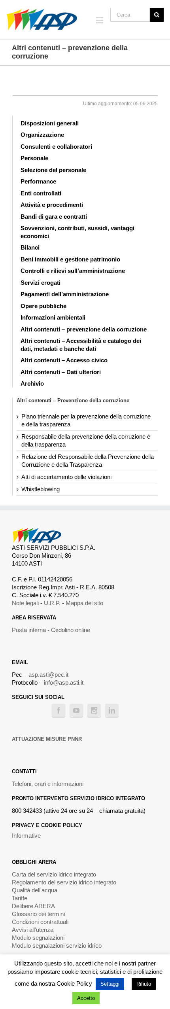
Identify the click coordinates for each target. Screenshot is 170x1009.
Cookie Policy (74, 983)
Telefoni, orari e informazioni (47, 783)
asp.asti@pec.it (48, 674)
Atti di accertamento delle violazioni (66, 476)
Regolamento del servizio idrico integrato (64, 882)
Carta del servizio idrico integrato (54, 874)
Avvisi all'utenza (32, 929)
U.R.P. (52, 603)
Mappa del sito (84, 603)
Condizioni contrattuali (40, 921)
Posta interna (29, 630)
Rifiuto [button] (143, 984)
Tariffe (19, 898)
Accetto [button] (86, 998)
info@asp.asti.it (63, 682)
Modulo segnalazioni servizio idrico (57, 945)
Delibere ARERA (33, 906)
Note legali (25, 603)
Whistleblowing (40, 489)
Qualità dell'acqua (34, 890)
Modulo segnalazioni (38, 937)
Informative (26, 835)
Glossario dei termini (38, 914)
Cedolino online (70, 630)
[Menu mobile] (100, 20)
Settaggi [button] (109, 984)
